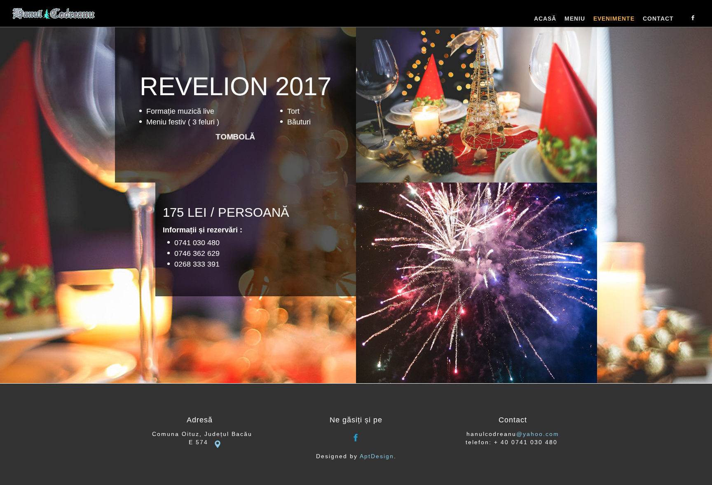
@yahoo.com (537, 434)
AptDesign (377, 456)
